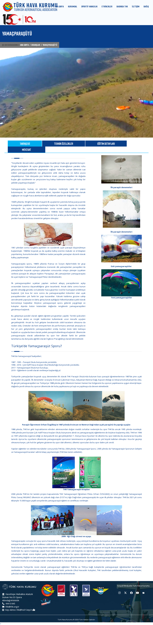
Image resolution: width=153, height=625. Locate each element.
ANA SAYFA (24, 44)
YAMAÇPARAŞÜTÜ (50, 44)
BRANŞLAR (35, 44)
